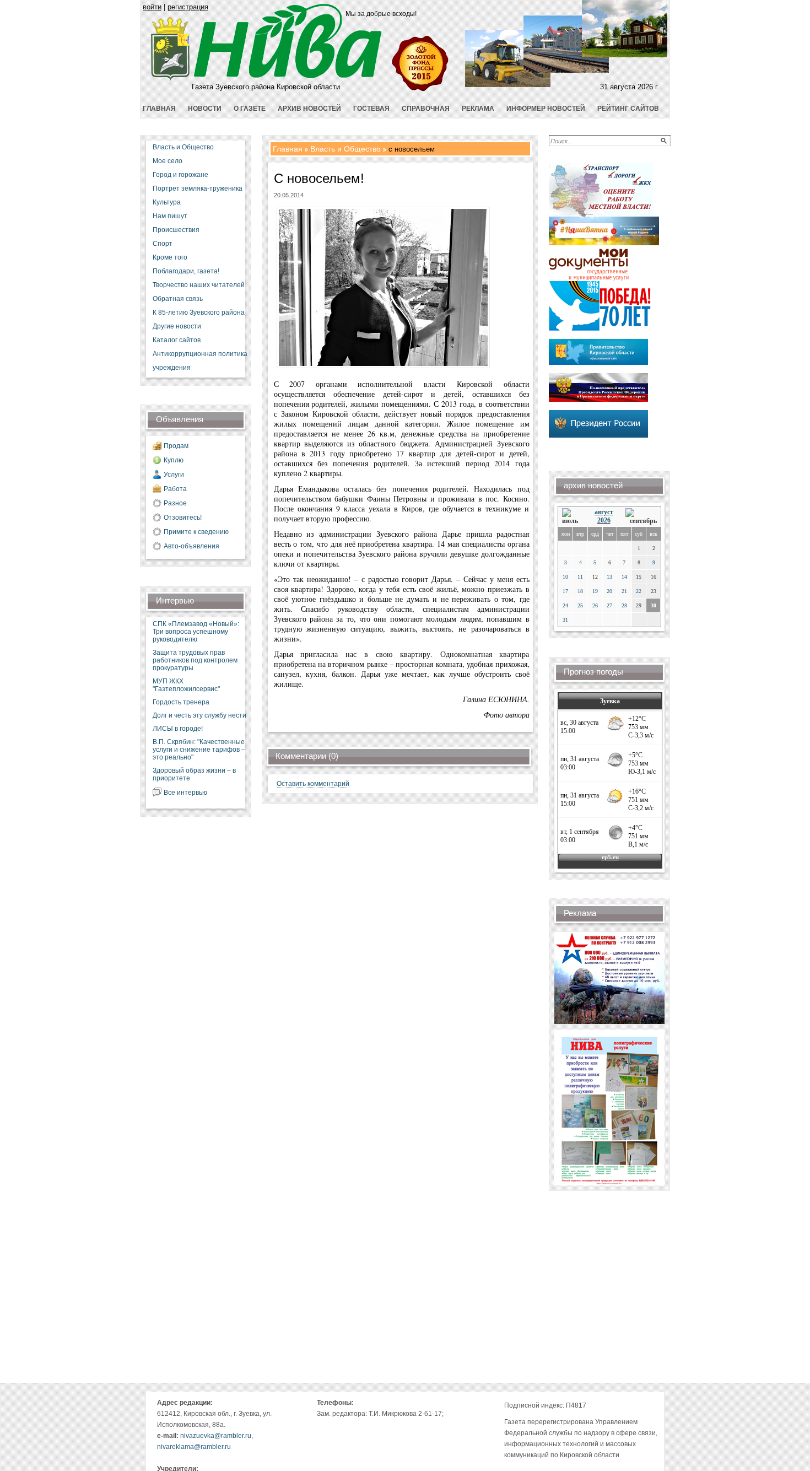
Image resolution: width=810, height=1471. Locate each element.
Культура (167, 202)
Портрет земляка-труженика (197, 188)
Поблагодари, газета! (186, 271)
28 (624, 605)
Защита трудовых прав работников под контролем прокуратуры (195, 660)
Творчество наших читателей (199, 285)
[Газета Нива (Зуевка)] (170, 78)
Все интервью (185, 792)
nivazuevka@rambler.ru (215, 1436)
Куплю (173, 460)
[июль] (572, 516)
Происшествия (176, 230)
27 (609, 605)
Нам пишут (170, 216)
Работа (175, 489)
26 (595, 605)
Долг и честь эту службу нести (199, 715)
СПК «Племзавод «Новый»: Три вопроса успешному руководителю (196, 631)
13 (609, 577)
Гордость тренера (181, 702)
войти (152, 7)
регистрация (188, 7)
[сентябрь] (641, 516)
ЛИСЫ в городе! (178, 728)
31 (565, 620)
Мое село (167, 161)
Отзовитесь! (183, 517)
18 (580, 591)
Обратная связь (178, 299)
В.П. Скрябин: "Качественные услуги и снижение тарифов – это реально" (199, 749)
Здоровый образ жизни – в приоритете (194, 774)
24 (565, 605)
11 (580, 577)
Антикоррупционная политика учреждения (200, 360)
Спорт (162, 243)
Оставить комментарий (313, 784)
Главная (288, 148)
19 (595, 591)
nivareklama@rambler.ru (194, 1447)
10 (565, 577)
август (604, 512)
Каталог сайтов (177, 340)
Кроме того (170, 257)
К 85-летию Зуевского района (199, 312)
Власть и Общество (183, 147)
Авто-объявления (191, 546)
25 (580, 605)
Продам (176, 446)
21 (624, 591)
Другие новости (177, 326)
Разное (175, 503)
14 (624, 577)
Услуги (174, 474)
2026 (604, 520)
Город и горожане (180, 175)
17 (565, 591)
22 (638, 591)
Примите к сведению (196, 532)
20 (609, 591)
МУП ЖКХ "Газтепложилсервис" (186, 685)
